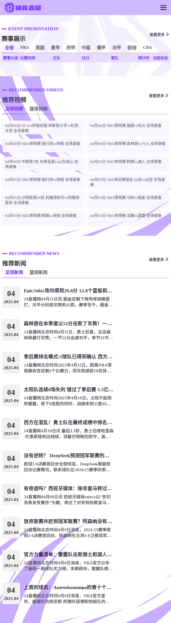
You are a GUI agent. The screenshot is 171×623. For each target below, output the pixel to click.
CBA (147, 47)
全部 (9, 47)
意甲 (55, 47)
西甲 (70, 47)
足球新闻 (14, 272)
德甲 (101, 47)
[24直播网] (22, 12)
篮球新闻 (38, 272)
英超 (40, 47)
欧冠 (132, 47)
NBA (24, 47)
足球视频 (14, 108)
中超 (85, 47)
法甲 (116, 47)
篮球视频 (38, 108)
